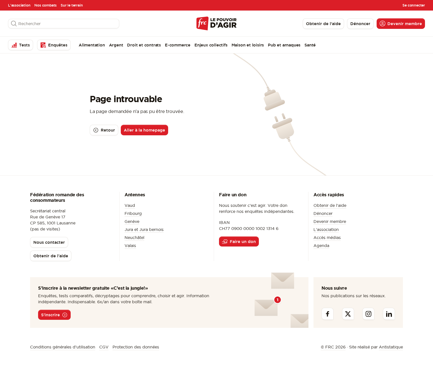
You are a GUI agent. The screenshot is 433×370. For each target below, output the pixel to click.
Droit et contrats (144, 45)
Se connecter (413, 5)
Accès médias (327, 237)
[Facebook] (327, 314)
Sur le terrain (72, 5)
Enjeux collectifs (211, 45)
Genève (132, 221)
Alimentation (92, 45)
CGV (104, 347)
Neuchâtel (134, 237)
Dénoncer (323, 213)
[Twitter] (348, 314)
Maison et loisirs (248, 45)
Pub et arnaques (284, 45)
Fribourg (133, 213)
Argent (116, 45)
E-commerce (177, 45)
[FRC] (216, 23)
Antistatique (391, 347)
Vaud (130, 205)
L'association (19, 5)
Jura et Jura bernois (144, 229)
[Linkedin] (389, 314)
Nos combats (45, 5)
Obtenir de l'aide (329, 205)
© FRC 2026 (333, 347)
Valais (130, 245)
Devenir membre (329, 221)
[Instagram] (368, 314)
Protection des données (136, 347)
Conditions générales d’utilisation (62, 347)
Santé (310, 45)
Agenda (321, 245)
